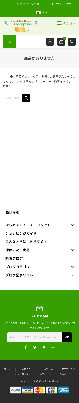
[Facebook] (26, 347)
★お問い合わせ (61, 4)
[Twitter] (35, 347)
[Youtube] (44, 347)
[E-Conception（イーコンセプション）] (21, 26)
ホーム (7, 369)
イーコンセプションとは (23, 4)
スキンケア (45, 373)
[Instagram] (53, 347)
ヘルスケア (65, 373)
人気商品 (48, 369)
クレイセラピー (23, 373)
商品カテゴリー (27, 369)
